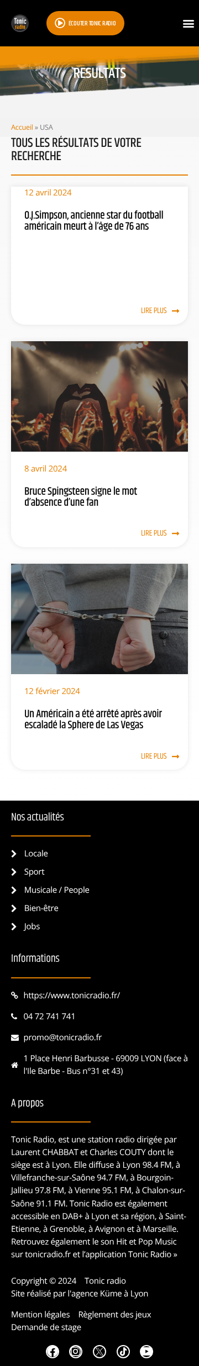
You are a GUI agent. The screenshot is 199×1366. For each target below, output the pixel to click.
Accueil (22, 127)
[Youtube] (146, 1351)
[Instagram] (75, 1351)
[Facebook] (52, 1351)
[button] (188, 23)
